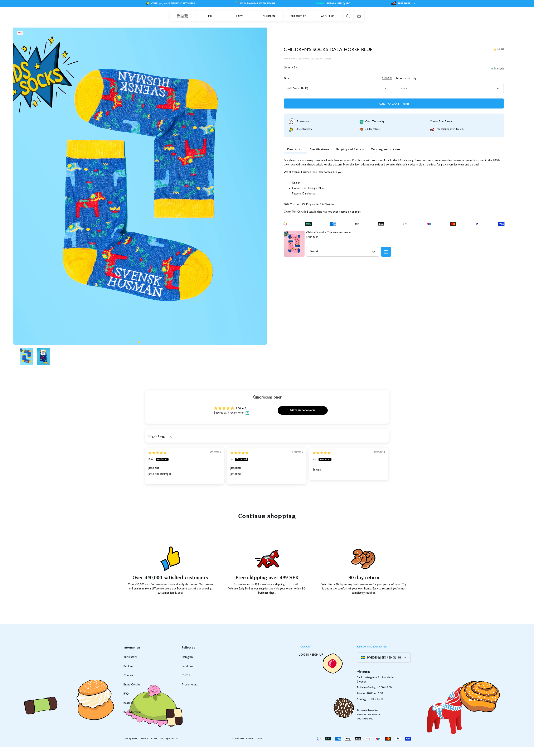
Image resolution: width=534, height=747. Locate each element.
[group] (26, 356)
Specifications (319, 149)
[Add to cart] (386, 252)
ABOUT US (327, 16)
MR (210, 16)
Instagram (188, 657)
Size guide (387, 78)
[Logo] (182, 16)
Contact (128, 675)
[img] (157, 453)
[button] (139, 342)
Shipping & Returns (169, 739)
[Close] (414, 3)
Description (295, 149)
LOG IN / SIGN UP (311, 654)
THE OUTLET (298, 16)
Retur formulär (132, 712)
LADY (239, 16)
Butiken (128, 666)
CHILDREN (269, 16)
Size (286, 78)
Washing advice (130, 739)
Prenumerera (190, 684)
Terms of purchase (148, 739)
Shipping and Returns (350, 149)
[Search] (348, 16)
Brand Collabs (131, 684)
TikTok (186, 675)
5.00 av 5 (241, 408)
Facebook (187, 666)
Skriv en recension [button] (302, 410)
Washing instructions (385, 149)
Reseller (128, 703)
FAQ (126, 694)
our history (130, 657)
